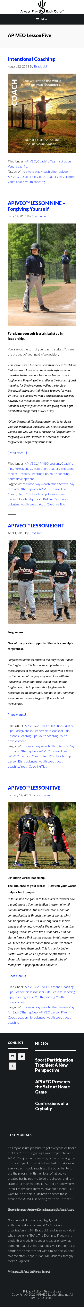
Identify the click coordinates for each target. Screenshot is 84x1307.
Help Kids (24, 494)
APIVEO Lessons (48, 463)
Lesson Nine (56, 494)
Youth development (21, 479)
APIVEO (42, 7)
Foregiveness (23, 468)
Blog (41, 1043)
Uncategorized (24, 997)
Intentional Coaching (31, 59)
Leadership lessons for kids (51, 730)
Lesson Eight (16, 761)
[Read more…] (17, 453)
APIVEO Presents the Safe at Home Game (52, 1087)
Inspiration (64, 161)
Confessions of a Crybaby (51, 1106)
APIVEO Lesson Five (22, 176)
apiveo (63, 171)
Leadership (54, 176)
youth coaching (35, 181)
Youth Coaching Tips (52, 504)
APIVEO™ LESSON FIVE (34, 788)
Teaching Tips (39, 473)
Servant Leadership (21, 499)
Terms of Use (52, 1291)
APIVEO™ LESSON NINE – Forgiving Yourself (36, 206)
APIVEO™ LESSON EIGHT (36, 525)
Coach (41, 176)
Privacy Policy (32, 1291)
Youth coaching (18, 166)
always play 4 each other (41, 171)
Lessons (24, 473)
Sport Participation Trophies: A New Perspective (54, 1065)
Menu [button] (44, 19)
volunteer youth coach (23, 504)
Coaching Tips (46, 161)
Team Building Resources (51, 499)
